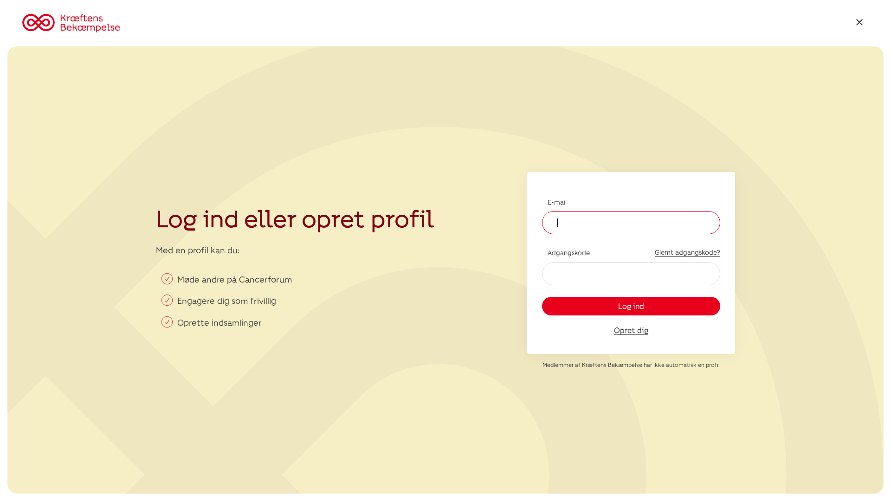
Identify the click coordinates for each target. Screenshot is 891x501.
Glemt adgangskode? (687, 252)
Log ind (631, 306)
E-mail (557, 202)
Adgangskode (569, 253)
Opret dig (631, 330)
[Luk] (859, 23)
